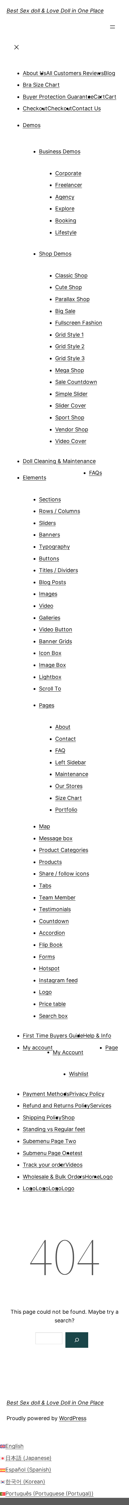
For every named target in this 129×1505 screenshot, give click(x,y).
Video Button (55, 629)
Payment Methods (46, 1094)
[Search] (76, 1340)
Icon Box (50, 653)
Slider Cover (70, 405)
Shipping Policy (42, 1117)
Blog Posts (52, 582)
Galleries (49, 618)
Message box (56, 838)
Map (44, 826)
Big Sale (65, 311)
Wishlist (78, 1074)
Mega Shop (69, 370)
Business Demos (59, 151)
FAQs (95, 473)
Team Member (57, 897)
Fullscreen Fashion (78, 323)
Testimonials (55, 909)
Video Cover (70, 441)
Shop (68, 1117)
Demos (31, 125)
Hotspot (49, 968)
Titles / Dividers (58, 570)
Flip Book (51, 945)
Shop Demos (55, 253)
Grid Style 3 (70, 358)
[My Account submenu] (91, 1050)
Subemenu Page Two (49, 1141)
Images (48, 594)
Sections (50, 499)
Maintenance (71, 774)
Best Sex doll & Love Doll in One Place (55, 10)
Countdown (54, 921)
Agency (64, 197)
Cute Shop (68, 287)
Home (92, 1177)
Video (46, 606)
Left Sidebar (70, 762)
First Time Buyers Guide (53, 1035)
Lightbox (50, 677)
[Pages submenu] (62, 703)
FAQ (60, 750)
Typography (54, 546)
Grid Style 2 (70, 346)
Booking (65, 220)
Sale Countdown (76, 382)
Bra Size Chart (41, 85)
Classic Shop (71, 275)
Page (111, 1047)
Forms (47, 957)
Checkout (35, 108)
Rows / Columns (59, 511)
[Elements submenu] (54, 475)
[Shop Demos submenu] (79, 251)
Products (50, 862)
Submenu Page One (48, 1153)
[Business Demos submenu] (88, 149)
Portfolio (66, 809)
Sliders (47, 523)
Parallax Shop (72, 299)
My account (38, 1047)
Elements (34, 477)
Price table (52, 1004)
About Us (34, 73)
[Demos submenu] (48, 122)
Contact (65, 739)
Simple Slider (71, 394)
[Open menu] (112, 28)
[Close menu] (17, 49)
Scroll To (50, 688)
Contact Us (86, 108)
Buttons (49, 558)
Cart (110, 97)
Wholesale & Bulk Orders (54, 1177)
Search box (53, 1016)
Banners (49, 534)
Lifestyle (65, 232)
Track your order (44, 1165)
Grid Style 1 (69, 334)
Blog (109, 73)
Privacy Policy (86, 1094)
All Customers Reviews (75, 73)
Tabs (45, 885)
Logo (45, 992)
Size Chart (68, 798)
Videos (73, 1165)
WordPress (72, 1418)
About (62, 727)
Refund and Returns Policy (56, 1105)
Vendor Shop (71, 429)
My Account (68, 1052)
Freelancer (68, 185)
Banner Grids (55, 641)
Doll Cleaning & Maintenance (59, 461)
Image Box (52, 665)
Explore (64, 208)
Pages (46, 705)
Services (100, 1105)
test (77, 1153)
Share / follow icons (64, 873)
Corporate (68, 173)
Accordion (52, 933)
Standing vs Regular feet (54, 1129)
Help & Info (97, 1035)
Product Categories (63, 850)
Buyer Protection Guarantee (58, 97)
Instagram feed (58, 980)
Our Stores (68, 786)
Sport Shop (69, 417)
